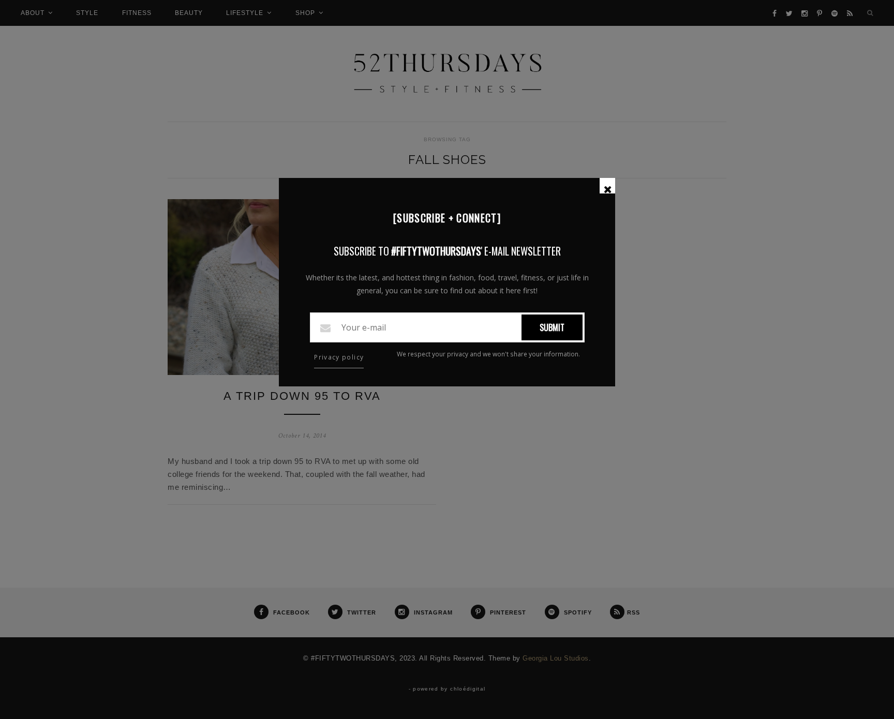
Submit (552, 327)
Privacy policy (339, 357)
